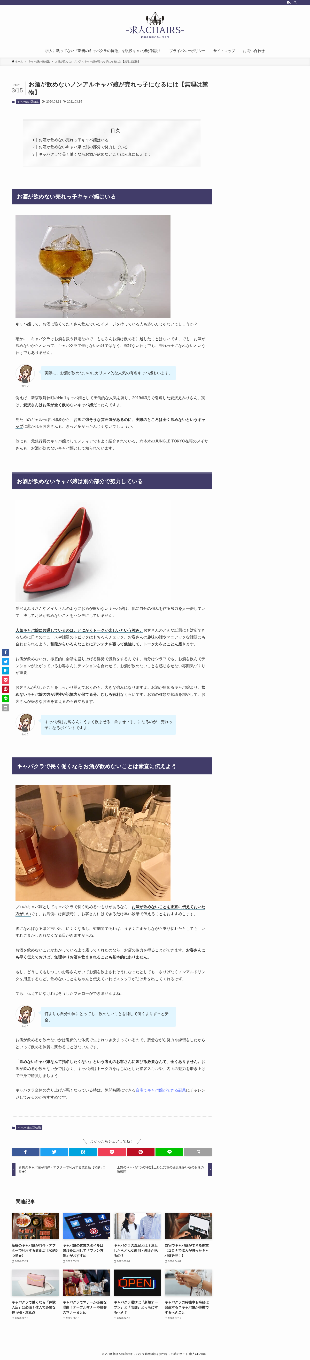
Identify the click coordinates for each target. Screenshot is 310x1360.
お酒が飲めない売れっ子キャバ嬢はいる (73, 140)
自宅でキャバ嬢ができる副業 (161, 1090)
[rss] (289, 2)
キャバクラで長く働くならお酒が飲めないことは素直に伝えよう (95, 154)
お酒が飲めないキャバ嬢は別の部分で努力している (83, 147)
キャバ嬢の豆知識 (28, 101)
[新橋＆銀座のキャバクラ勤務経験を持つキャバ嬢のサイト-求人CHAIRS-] (155, 25)
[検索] (295, 2)
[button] (25, 1152)
